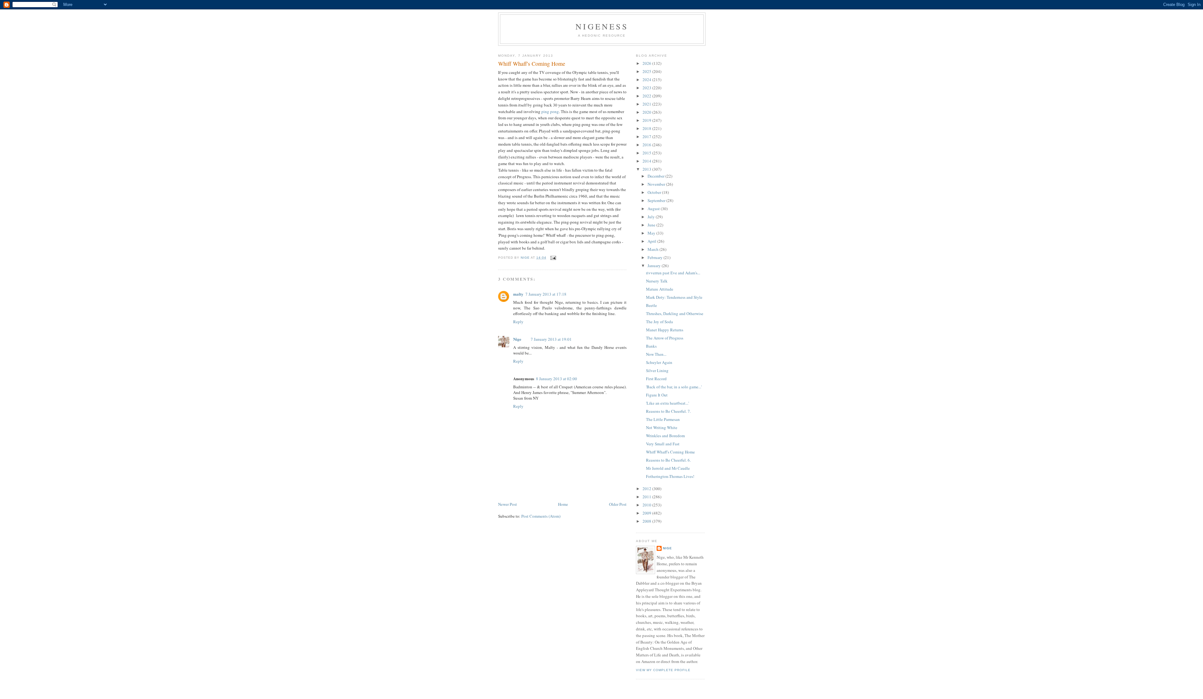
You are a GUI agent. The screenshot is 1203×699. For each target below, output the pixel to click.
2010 (647, 505)
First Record (656, 378)
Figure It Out (657, 395)
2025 (647, 71)
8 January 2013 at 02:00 (556, 378)
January (655, 265)
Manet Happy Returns (664, 330)
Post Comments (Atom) (540, 516)
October (655, 192)
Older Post (618, 504)
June (652, 225)
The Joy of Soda (659, 321)
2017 (647, 136)
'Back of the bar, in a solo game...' (674, 387)
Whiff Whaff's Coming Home (670, 452)
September (657, 200)
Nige (517, 339)
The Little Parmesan (663, 419)
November (657, 184)
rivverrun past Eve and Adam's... (673, 273)
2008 (647, 521)
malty (518, 294)
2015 (647, 153)
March (653, 249)
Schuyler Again (659, 362)
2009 (647, 513)
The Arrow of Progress (664, 338)
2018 (647, 128)
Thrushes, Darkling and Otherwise (674, 313)
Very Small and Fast (663, 444)
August (654, 208)
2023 (647, 88)
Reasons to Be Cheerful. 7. (668, 411)
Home (563, 504)
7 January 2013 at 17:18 (545, 294)
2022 (647, 96)
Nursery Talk (657, 281)
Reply (518, 321)
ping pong (550, 111)
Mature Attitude (659, 289)
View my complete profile (663, 670)
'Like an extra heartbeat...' (667, 403)
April (652, 241)
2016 (647, 145)
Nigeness (601, 26)
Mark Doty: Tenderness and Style (674, 297)
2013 (647, 169)
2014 (647, 161)
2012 (647, 488)
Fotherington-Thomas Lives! (670, 476)
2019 (647, 120)
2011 (647, 497)
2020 (647, 112)
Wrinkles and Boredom (665, 435)
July (652, 217)
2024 (647, 79)
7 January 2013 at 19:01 (551, 339)
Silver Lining (657, 370)
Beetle (651, 305)
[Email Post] (553, 257)
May (652, 233)
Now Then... (656, 354)
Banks (651, 346)
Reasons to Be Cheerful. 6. (668, 460)
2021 (647, 104)
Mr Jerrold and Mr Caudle (668, 468)
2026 (647, 63)
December (656, 176)
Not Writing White (661, 427)
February (656, 257)
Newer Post (507, 504)
